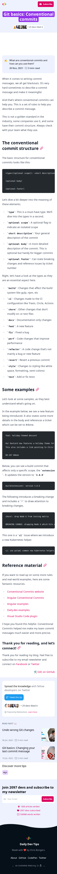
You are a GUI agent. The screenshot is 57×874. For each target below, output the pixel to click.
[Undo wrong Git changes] (28, 735)
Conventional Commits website (25, 591)
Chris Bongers (37, 850)
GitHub (22, 857)
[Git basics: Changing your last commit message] (28, 753)
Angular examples (17, 604)
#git (5, 772)
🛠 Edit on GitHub (44, 672)
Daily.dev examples (18, 610)
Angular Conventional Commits (25, 597)
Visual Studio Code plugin (22, 616)
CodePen (32, 857)
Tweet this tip (15, 697)
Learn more (32, 712)
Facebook (21, 664)
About (14, 857)
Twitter (35, 664)
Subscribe (47, 4)
